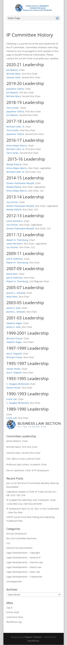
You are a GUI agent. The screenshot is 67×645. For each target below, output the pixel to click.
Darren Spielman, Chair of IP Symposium (27, 470)
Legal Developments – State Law (23, 571)
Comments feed (14, 617)
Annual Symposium (16, 533)
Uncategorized (14, 581)
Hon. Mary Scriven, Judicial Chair (23, 458)
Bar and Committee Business (21, 538)
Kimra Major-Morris (16, 145)
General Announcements (19, 547)
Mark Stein (12, 273)
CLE (8, 543)
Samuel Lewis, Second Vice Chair (23, 452)
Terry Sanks (12, 107)
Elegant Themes (32, 637)
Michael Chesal (14, 338)
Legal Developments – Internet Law (24, 562)
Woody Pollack (13, 164)
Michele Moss (13, 73)
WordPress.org (14, 621)
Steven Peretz (13, 368)
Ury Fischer (12, 202)
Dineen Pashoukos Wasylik (20, 183)
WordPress (33, 640)
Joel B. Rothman (14, 258)
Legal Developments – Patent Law (23, 567)
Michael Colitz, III (15, 126)
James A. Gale (13, 307)
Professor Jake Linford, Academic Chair (26, 464)
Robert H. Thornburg (17, 239)
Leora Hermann (14, 221)
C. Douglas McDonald (17, 383)
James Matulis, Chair (17, 440)
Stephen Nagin (14, 323)
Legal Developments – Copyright (23, 552)
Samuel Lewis (13, 77)
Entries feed (12, 612)
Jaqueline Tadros (15, 88)
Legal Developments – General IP (23, 557)
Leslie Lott (11, 399)
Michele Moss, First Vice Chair (22, 446)
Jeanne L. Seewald (15, 292)
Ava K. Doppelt (14, 353)
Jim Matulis (12, 69)
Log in (9, 607)
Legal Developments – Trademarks (24, 576)
